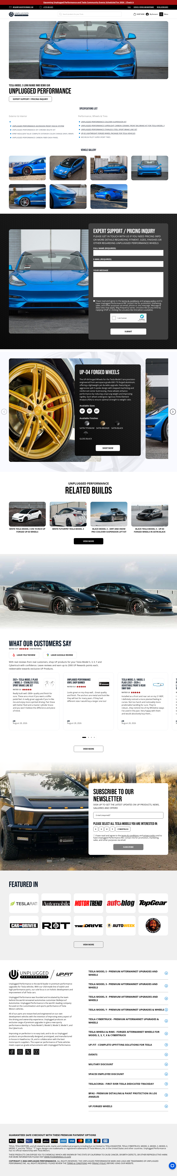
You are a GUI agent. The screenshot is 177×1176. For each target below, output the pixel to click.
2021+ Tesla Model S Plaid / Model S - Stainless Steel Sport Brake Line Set (26, 682)
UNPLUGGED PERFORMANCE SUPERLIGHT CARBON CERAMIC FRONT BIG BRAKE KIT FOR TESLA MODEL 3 (122, 125)
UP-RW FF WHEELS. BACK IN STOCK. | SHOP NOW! (88, 2)
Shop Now (111, 448)
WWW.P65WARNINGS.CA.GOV (57, 1157)
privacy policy (150, 301)
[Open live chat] (172, 1165)
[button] (163, 14)
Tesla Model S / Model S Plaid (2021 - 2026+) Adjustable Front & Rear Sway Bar (133, 684)
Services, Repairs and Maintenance (144, 7)
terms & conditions (130, 301)
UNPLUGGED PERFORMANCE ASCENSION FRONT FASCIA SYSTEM (38, 126)
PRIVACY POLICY (99, 1163)
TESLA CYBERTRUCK (131, 1146)
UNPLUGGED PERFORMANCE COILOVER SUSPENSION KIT (103, 122)
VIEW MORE (93, 541)
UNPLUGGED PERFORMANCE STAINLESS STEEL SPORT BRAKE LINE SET (109, 129)
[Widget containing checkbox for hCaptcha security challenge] (128, 318)
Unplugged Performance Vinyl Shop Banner (79, 681)
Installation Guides (162, 7)
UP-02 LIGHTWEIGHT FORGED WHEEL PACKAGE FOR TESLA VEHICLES (108, 133)
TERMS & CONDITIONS (77, 1163)
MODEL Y (13, 1148)
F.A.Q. (129, 7)
